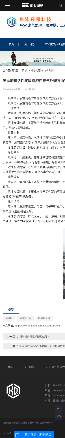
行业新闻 (49, 70)
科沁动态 (36, 70)
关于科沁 (29, 44)
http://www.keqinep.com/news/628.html (37, 325)
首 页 (25, 70)
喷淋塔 (8, 318)
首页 (11, 44)
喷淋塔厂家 (25, 318)
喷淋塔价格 (44, 318)
